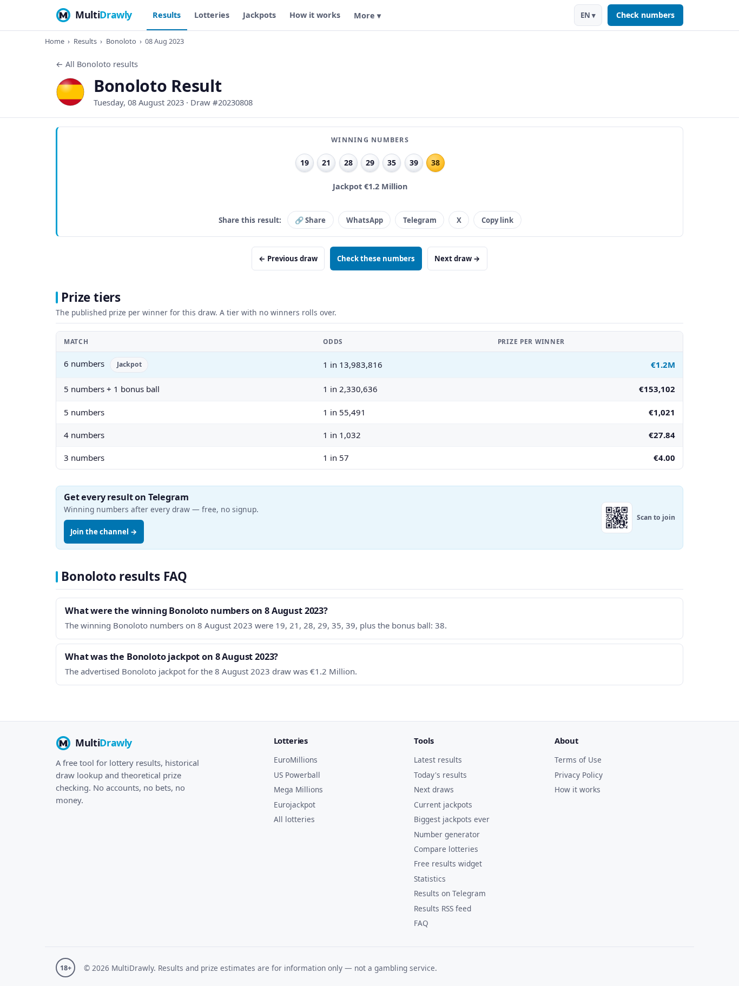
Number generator (447, 834)
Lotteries (211, 15)
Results (167, 15)
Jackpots (259, 15)
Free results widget (448, 863)
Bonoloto (121, 41)
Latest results (438, 760)
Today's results (440, 775)
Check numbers (645, 15)
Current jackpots (443, 804)
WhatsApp (364, 220)
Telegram (420, 220)
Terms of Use (578, 760)
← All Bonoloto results (97, 64)
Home (54, 41)
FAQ (421, 923)
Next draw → (457, 258)
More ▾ (367, 15)
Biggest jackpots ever (452, 819)
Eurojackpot (294, 804)
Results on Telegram (450, 893)
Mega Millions (298, 789)
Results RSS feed (442, 908)
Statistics (430, 878)
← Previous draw (288, 258)
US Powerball (297, 775)
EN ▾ (588, 15)
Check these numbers (376, 258)
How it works (314, 15)
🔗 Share (310, 220)
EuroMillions (296, 760)
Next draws (434, 789)
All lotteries (294, 819)
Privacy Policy (579, 775)
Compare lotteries (446, 849)
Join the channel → (103, 532)
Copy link (497, 220)
